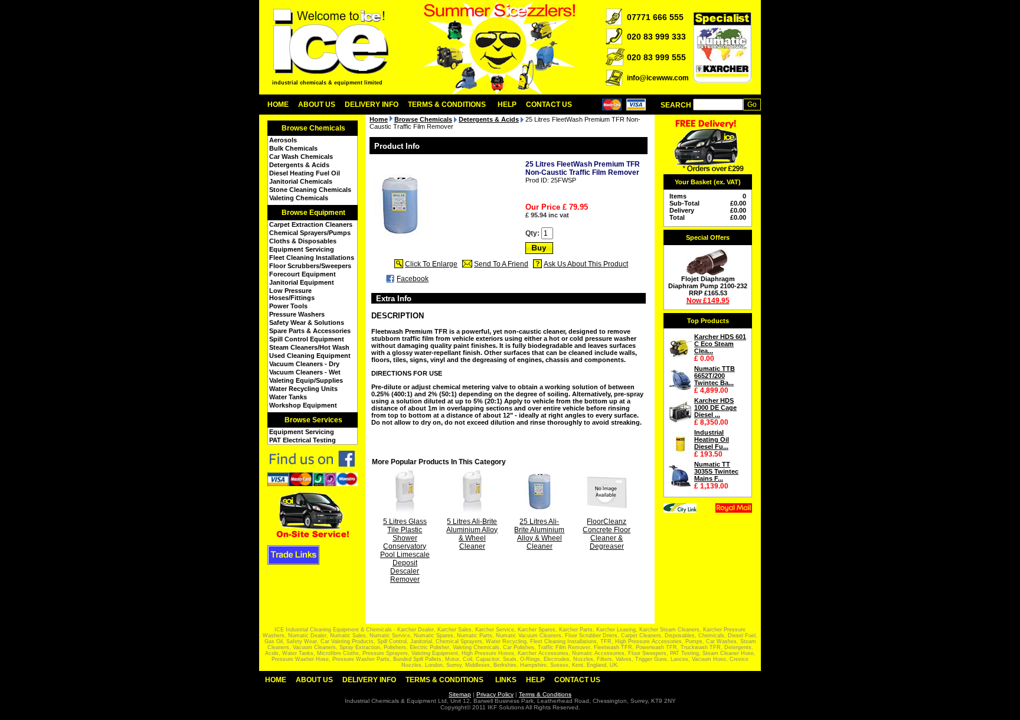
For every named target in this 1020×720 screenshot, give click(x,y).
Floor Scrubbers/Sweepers (310, 265)
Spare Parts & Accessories (310, 330)
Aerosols (283, 140)
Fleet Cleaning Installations (311, 257)
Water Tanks (288, 396)
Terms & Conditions (447, 104)
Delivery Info (371, 104)
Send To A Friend (501, 264)
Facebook (413, 279)
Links (505, 680)
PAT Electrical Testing (302, 440)
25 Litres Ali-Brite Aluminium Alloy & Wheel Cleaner (539, 533)
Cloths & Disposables (302, 241)
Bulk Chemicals (293, 148)
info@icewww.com (658, 78)
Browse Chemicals (313, 128)
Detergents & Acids (299, 164)
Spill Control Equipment (306, 339)
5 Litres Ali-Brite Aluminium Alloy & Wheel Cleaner (472, 533)
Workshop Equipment (303, 405)
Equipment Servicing (301, 249)
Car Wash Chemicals (301, 156)
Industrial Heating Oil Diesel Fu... (711, 439)
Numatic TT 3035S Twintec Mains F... (716, 471)
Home (278, 104)
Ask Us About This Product (586, 264)
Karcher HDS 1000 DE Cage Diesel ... (715, 407)
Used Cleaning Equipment (310, 355)
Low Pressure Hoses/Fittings (292, 294)
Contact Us (549, 104)
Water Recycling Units (303, 388)
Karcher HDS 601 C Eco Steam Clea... (720, 343)
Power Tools (288, 305)
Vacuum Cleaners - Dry (304, 363)
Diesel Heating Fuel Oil (304, 173)
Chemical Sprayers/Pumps (310, 232)
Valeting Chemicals (298, 197)
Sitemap (460, 694)
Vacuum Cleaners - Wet (305, 372)
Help (507, 104)
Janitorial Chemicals (300, 181)
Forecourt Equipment (302, 274)
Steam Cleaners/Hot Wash (309, 347)
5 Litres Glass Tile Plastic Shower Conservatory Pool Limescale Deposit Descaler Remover (405, 550)
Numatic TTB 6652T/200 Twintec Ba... (714, 375)
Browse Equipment (313, 212)
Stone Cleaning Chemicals (310, 189)
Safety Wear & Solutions (306, 322)
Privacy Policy (495, 694)
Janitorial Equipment (301, 282)
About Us (316, 104)
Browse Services (313, 420)
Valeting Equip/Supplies (306, 380)
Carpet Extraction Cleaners (310, 224)
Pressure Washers (297, 314)
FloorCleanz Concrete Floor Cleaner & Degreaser (606, 533)
